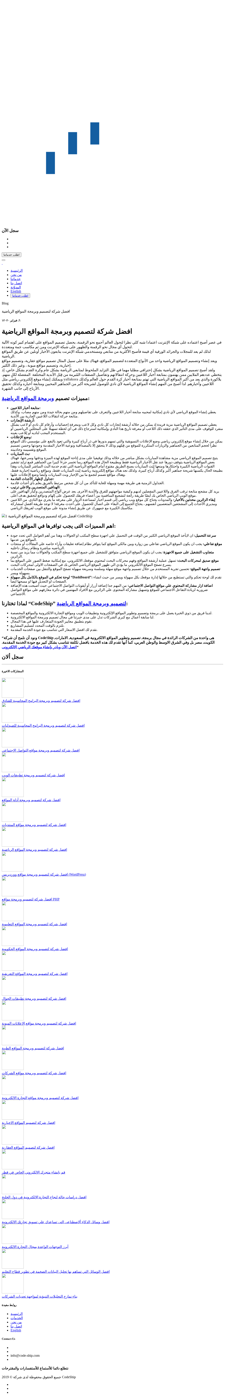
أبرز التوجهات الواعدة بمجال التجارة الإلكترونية (35, 1247)
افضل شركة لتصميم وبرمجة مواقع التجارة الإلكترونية (40, 1098)
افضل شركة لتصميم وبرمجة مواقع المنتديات (34, 825)
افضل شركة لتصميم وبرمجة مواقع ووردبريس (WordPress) (44, 874)
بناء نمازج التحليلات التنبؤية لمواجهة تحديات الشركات (39, 1296)
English (16, 291)
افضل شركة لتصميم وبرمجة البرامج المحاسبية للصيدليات (43, 725)
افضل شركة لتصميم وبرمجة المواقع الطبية (33, 1048)
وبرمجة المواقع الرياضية (28, 398)
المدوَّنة (16, 287)
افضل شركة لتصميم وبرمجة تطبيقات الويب (33, 775)
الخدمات (17, 1318)
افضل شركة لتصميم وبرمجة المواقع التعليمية (34, 924)
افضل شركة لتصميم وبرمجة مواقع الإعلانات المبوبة (39, 1023)
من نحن (16, 275)
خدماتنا (16, 279)
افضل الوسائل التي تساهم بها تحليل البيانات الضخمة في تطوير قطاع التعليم (56, 1271)
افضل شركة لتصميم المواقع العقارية (28, 1147)
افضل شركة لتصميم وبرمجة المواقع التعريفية (34, 974)
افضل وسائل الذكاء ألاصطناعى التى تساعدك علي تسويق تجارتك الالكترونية (55, 1222)
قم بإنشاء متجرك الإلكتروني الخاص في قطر (33, 1172)
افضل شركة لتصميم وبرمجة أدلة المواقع (31, 800)
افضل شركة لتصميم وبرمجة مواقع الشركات (34, 1073)
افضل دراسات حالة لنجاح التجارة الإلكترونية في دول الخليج (44, 1197)
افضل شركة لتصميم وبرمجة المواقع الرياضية (34, 849)
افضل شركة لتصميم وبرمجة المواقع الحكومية (35, 949)
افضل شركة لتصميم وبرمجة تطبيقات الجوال (34, 998)
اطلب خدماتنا (12, 254)
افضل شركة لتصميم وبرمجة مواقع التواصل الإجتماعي (41, 750)
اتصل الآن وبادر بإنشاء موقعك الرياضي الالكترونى (39, 647)
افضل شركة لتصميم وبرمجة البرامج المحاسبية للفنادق (41, 701)
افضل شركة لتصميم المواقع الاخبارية (28, 1123)
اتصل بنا (16, 283)
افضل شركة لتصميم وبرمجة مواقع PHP (31, 899)
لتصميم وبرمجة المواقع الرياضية (91, 603)
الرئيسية (17, 270)
